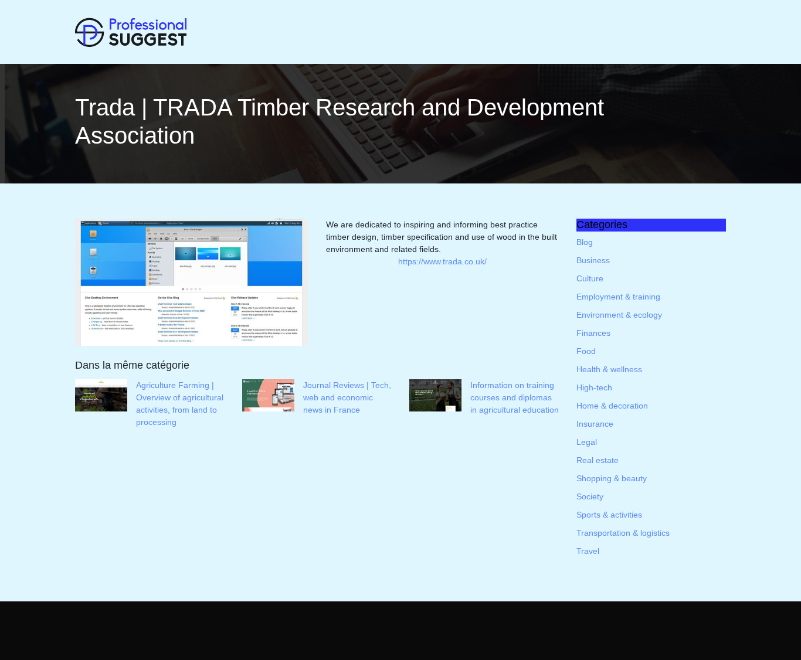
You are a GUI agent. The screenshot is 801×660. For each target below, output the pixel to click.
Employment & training (618, 296)
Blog (584, 242)
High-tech (594, 387)
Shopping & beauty (611, 478)
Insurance (594, 423)
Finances (593, 333)
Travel (587, 551)
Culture (589, 278)
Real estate (597, 460)
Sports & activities (609, 514)
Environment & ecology (619, 314)
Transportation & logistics (623, 532)
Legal (586, 442)
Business (593, 260)
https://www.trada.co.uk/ (442, 261)
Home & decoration (612, 405)
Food (586, 351)
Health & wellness (609, 369)
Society (589, 496)
